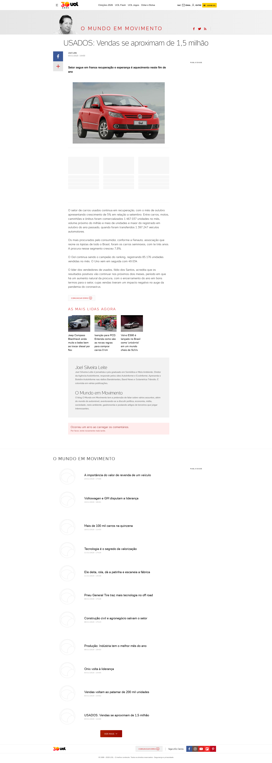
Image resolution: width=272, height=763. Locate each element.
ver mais (109, 734)
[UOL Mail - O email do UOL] (186, 5)
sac (179, 5)
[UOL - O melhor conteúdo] (69, 5)
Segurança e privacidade (163, 757)
